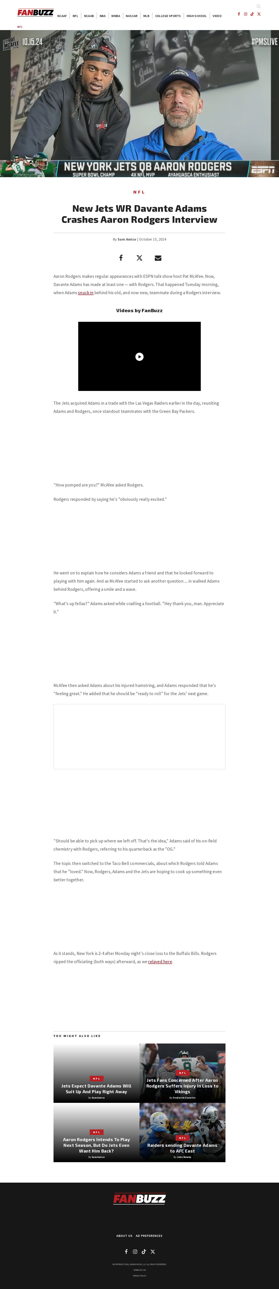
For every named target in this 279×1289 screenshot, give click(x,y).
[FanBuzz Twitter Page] (259, 14)
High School (197, 16)
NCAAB (89, 16)
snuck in (86, 292)
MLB (146, 16)
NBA (103, 16)
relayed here (160, 961)
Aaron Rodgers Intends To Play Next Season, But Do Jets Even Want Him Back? (96, 1145)
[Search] (258, 6)
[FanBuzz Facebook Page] (238, 14)
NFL (75, 16)
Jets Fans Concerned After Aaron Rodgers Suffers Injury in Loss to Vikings (182, 1085)
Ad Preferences (149, 1236)
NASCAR (131, 16)
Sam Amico (127, 239)
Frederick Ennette (184, 1097)
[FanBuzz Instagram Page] (245, 14)
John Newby (184, 1156)
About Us (124, 1236)
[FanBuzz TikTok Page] (252, 14)
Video (217, 16)
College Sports (168, 16)
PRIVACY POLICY (139, 1275)
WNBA (115, 16)
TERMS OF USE (139, 1270)
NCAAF (62, 16)
